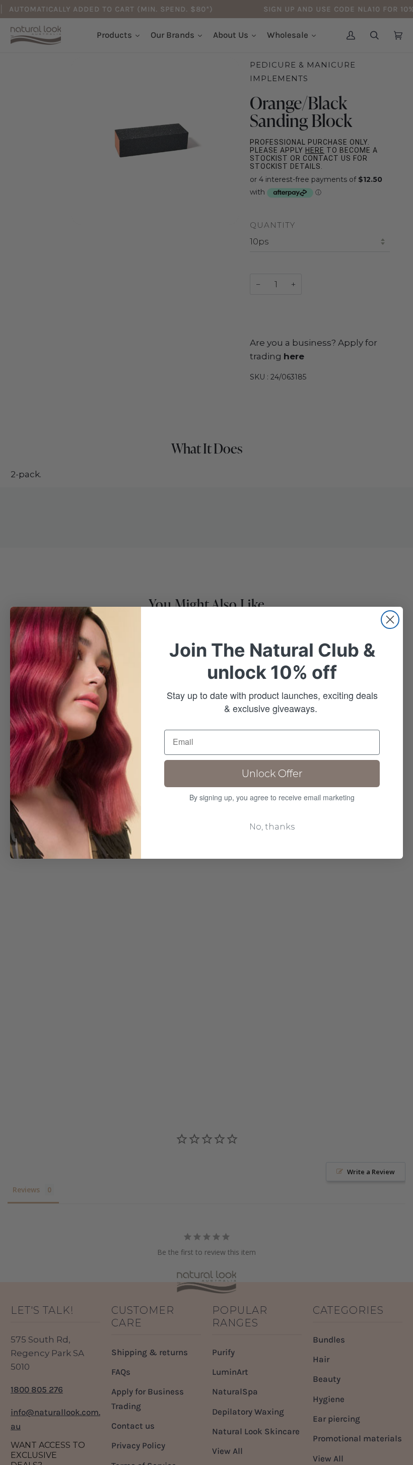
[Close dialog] (390, 619)
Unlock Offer (272, 774)
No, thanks (272, 827)
